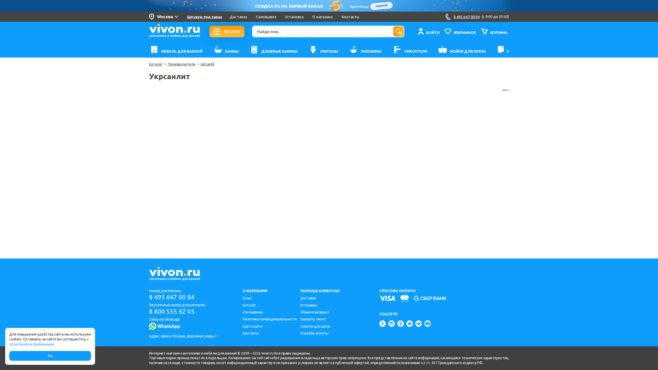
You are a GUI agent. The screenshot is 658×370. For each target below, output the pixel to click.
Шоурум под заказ (204, 17)
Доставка (238, 17)
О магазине (322, 17)
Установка (294, 17)
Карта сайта (252, 326)
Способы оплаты (314, 333)
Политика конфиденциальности (270, 319)
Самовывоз (266, 17)
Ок (50, 356)
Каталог (156, 64)
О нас (247, 298)
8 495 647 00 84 (172, 297)
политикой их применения (31, 344)
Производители (181, 64)
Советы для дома (315, 326)
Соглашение (253, 312)
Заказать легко (313, 319)
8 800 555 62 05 (172, 311)
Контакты (350, 17)
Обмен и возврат (314, 312)
